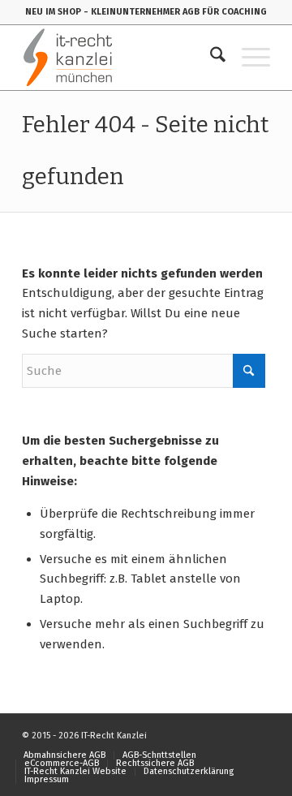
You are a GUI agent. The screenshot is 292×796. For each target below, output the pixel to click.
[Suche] (209, 57)
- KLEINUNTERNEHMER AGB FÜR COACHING (175, 11)
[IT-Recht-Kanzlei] (121, 57)
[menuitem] (209, 57)
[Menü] (247, 57)
